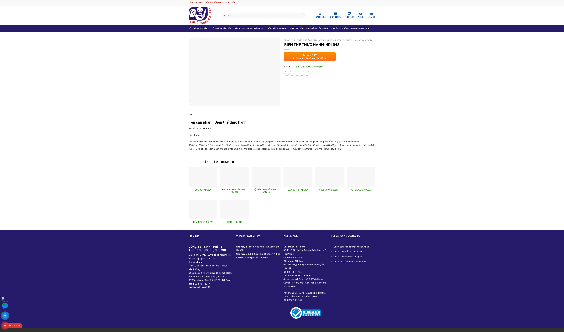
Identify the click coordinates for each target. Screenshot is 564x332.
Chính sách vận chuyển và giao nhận (351, 246)
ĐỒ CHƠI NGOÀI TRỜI (221, 28)
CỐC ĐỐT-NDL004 (203, 190)
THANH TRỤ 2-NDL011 (203, 222)
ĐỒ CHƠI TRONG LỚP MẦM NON (249, 28)
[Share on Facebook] (286, 73)
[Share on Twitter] (291, 73)
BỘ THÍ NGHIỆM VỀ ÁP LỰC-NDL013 (266, 190)
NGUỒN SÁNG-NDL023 (329, 190)
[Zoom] (192, 102)
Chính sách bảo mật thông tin (348, 256)
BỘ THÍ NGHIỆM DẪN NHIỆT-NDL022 (234, 190)
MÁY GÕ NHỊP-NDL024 (298, 190)
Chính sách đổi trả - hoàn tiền (348, 251)
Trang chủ (289, 40)
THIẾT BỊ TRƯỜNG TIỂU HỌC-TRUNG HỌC (351, 28)
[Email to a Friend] (297, 73)
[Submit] (302, 15)
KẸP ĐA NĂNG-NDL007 (361, 190)
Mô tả (192, 115)
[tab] (192, 115)
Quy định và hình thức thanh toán (350, 261)
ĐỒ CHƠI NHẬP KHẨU (198, 28)
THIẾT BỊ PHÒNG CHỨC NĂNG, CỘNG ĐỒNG (309, 28)
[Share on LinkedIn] (307, 73)
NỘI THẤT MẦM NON (277, 28)
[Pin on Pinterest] (302, 73)
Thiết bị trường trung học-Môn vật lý (353, 40)
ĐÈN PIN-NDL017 (234, 222)
